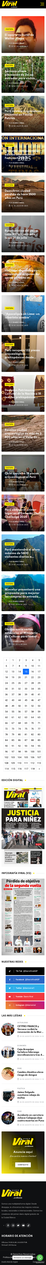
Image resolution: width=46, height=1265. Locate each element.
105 (26, 757)
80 (19, 734)
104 (19, 757)
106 (32, 757)
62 (19, 717)
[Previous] (6, 660)
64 (32, 717)
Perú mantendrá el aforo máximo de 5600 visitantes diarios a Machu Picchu (22, 553)
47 (39, 700)
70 (32, 723)
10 (32, 666)
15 (26, 671)
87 (26, 740)
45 (26, 700)
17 (39, 671)
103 (13, 757)
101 (39, 751)
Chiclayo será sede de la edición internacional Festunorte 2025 (22, 155)
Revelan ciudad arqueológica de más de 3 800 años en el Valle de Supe (23, 434)
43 (13, 700)
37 (13, 694)
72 (6, 728)
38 (19, 694)
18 (6, 677)
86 (19, 740)
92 (19, 746)
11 (39, 666)
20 (19, 677)
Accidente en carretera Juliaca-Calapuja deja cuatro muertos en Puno (30, 1118)
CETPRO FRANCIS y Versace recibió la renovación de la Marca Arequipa (30, 1029)
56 (19, 711)
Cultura (9, 29)
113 (39, 763)
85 (13, 740)
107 (39, 757)
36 (6, 694)
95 (39, 746)
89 (39, 740)
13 (13, 671)
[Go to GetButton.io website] (40, 1262)
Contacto (23, 1165)
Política (21, 1088)
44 (19, 700)
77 (39, 728)
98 (19, 751)
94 (32, 746)
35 (39, 688)
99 (26, 751)
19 (13, 677)
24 (6, 683)
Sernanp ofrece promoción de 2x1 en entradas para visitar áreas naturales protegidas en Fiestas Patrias (20, 75)
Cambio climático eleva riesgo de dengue (30, 1073)
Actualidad (22, 1023)
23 (39, 677)
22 (32, 677)
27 (26, 683)
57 (26, 711)
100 (32, 751)
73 (13, 728)
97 (13, 751)
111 (26, 763)
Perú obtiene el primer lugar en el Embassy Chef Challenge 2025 (22, 513)
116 (20, 768)
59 (39, 711)
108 (6, 763)
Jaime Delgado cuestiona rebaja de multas (28, 1095)
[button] (21, 952)
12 (6, 671)
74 (19, 728)
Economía (21, 1045)
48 (6, 706)
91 (13, 746)
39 (26, 694)
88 (32, 740)
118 (33, 768)
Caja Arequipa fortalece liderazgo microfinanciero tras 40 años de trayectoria (30, 1052)
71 (39, 723)
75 (26, 728)
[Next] (39, 769)
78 (6, 734)
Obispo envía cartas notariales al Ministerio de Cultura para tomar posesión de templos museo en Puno (21, 633)
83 (39, 734)
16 (32, 671)
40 (32, 694)
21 (26, 677)
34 (32, 688)
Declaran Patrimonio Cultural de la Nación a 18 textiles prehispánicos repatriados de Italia (23, 394)
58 (32, 711)
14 (19, 671)
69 (26, 723)
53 (39, 706)
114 (7, 768)
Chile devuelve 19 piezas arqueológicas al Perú (22, 475)
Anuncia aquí (23, 1154)
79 (13, 734)
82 (32, 734)
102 (6, 757)
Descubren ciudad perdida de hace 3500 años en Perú (20, 194)
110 (19, 763)
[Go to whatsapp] (40, 1257)
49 (13, 706)
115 (13, 768)
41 (39, 694)
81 (26, 734)
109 (13, 763)
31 (13, 688)
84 (6, 740)
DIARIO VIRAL (18, 43)
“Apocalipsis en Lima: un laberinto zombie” (22, 316)
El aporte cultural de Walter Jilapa (19, 37)
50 (19, 706)
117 (26, 768)
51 (26, 706)
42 (6, 700)
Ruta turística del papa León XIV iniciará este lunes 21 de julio (21, 234)
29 (39, 683)
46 (32, 700)
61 (13, 717)
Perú (19, 1068)
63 (26, 717)
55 (13, 711)
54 (6, 711)
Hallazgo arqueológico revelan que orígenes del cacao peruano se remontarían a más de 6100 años (22, 274)
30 (6, 688)
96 (6, 751)
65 (39, 717)
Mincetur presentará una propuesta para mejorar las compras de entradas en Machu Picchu (22, 593)
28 (32, 683)
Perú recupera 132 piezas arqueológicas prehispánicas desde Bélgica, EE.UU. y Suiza (22, 354)
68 (19, 723)
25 (13, 683)
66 (6, 723)
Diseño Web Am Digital (10, 1262)
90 (6, 746)
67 (13, 723)
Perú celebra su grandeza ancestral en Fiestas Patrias (23, 115)
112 (32, 763)
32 (19, 688)
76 (32, 728)
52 (32, 706)
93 (26, 746)
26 (19, 683)
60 (6, 717)
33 (26, 688)
